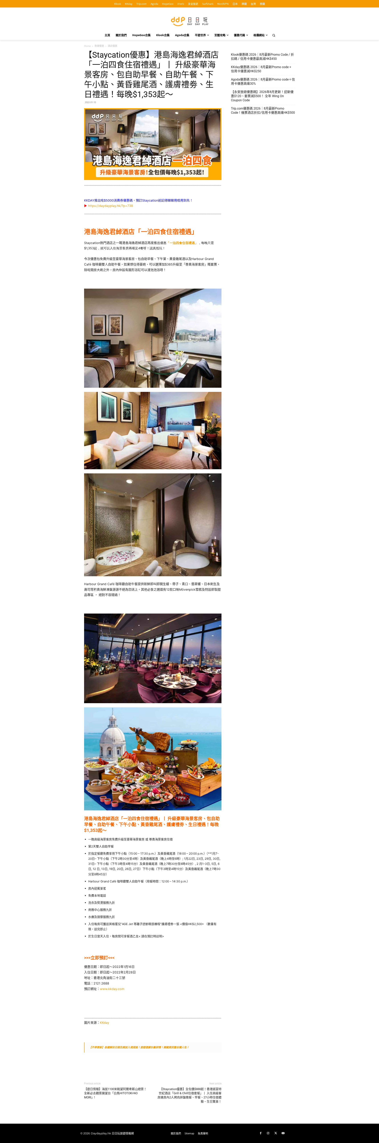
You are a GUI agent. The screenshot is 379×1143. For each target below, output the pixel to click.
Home (87, 46)
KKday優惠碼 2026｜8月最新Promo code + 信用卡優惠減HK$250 (261, 69)
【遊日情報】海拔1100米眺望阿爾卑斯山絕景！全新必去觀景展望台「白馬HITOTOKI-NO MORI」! (115, 1093)
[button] (273, 35)
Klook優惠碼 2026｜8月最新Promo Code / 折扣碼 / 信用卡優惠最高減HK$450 (262, 57)
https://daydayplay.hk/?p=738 (110, 206)
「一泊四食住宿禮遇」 (182, 243)
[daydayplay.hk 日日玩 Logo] (189, 21)
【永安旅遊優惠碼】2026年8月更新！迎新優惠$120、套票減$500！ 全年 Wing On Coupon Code (262, 96)
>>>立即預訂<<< (99, 957)
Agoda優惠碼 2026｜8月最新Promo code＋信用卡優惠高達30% (263, 81)
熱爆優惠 (99, 46)
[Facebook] (260, 1133)
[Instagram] (268, 1133)
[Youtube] (283, 1133)
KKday (104, 1023)
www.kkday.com (112, 989)
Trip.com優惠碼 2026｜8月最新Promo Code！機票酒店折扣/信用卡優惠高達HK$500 (263, 110)
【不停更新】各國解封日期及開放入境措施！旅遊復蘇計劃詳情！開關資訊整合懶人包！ (139, 1047)
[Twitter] (275, 1133)
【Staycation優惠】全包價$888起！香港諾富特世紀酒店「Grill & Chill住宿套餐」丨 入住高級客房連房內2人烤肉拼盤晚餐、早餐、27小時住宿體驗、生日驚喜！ (189, 1095)
